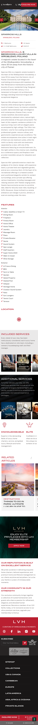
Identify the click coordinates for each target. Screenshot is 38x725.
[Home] (4, 631)
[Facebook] (11, 631)
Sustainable (7, 4)
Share (10, 723)
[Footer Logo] (19, 623)
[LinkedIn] (19, 631)
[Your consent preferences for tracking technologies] (34, 719)
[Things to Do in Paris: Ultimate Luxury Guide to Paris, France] (17, 479)
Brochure (29, 723)
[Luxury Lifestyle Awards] (19, 651)
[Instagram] (26, 631)
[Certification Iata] (32, 645)
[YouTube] (33, 631)
